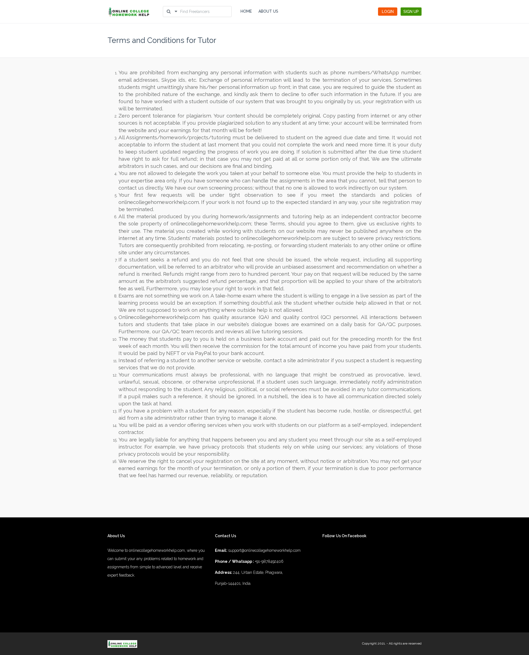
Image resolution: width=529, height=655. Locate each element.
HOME (246, 11)
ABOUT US (268, 11)
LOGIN (388, 11)
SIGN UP (411, 11)
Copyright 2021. (374, 643)
